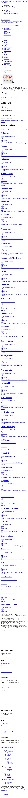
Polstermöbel (10, 751)
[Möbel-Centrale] (9, 22)
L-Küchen (9, 767)
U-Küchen (9, 769)
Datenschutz (9, 782)
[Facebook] (15, 15)
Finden (16, 25)
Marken (10, 21)
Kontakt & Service (5, 19)
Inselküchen (9, 770)
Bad (8, 761)
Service (6, 21)
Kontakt (2, 21)
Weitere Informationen (9, 779)
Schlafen (9, 754)
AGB (8, 783)
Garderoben (9, 762)
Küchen (5, 766)
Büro (8, 759)
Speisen (8, 755)
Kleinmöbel (9, 758)
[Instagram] (15, 17)
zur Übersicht (7, 93)
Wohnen (9, 753)
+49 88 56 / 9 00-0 (8, 11)
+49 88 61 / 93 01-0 (8, 6)
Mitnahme (9, 777)
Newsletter (19, 21)
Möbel (5, 750)
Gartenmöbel (10, 763)
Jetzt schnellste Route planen (7, 687)
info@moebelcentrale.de (9, 8)
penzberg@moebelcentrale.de (11, 13)
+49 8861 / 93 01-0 (5, 663)
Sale (5, 773)
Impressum (9, 781)
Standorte (14, 21)
